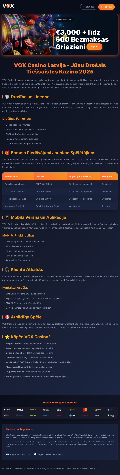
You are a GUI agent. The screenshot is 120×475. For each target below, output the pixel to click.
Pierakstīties (88, 7)
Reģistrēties (106, 7)
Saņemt (94, 46)
